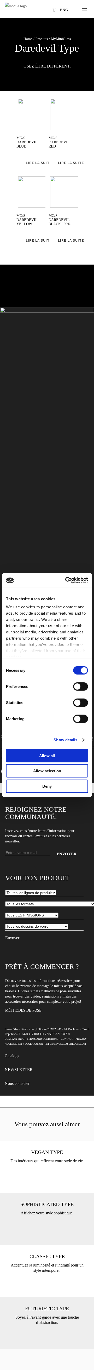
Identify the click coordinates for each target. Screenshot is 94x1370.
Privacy (81, 1038)
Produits (42, 39)
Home (28, 39)
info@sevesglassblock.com (65, 1043)
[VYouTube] (39, 11)
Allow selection (47, 771)
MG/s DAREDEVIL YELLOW (26, 220)
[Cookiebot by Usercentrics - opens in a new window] (66, 580)
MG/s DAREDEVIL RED (59, 142)
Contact (67, 1038)
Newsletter (19, 1069)
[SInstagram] (31, 11)
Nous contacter (17, 1083)
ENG (64, 10)
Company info (14, 1038)
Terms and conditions (42, 1038)
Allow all (47, 755)
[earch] (55, 10)
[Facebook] (23, 11)
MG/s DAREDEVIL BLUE (26, 142)
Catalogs (12, 1055)
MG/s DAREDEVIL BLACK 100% (59, 220)
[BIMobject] (47, 11)
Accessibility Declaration (24, 1043)
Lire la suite (39, 162)
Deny (47, 786)
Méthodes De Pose (23, 1010)
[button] (47, 39)
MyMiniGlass (61, 39)
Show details (65, 740)
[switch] (80, 686)
